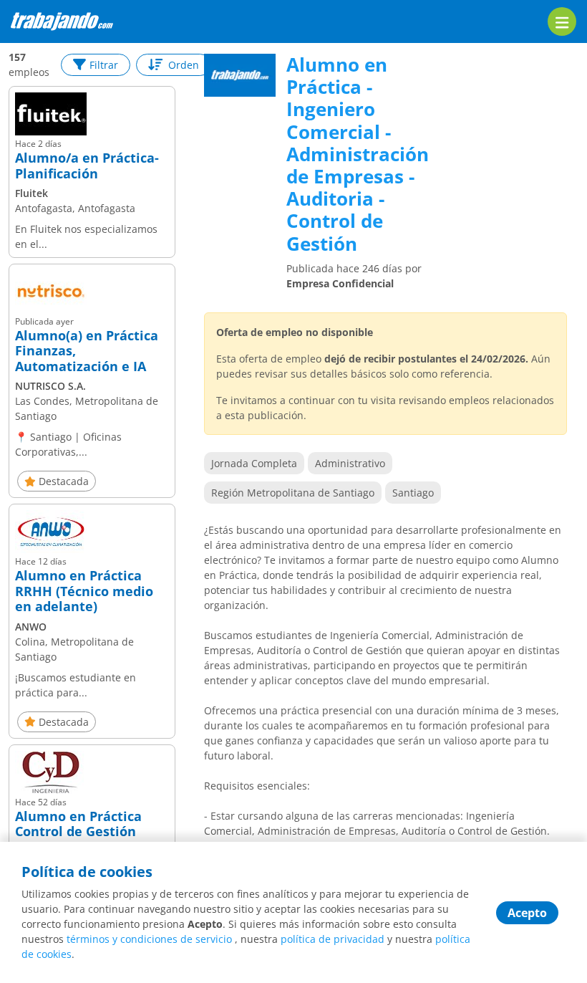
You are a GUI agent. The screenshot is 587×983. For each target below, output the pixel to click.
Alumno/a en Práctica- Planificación (87, 165)
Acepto (527, 913)
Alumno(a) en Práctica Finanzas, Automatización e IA (86, 351)
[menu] (562, 21)
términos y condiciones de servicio (149, 939)
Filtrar (103, 65)
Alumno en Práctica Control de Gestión (78, 824)
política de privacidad (332, 939)
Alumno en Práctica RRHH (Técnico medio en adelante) (84, 591)
